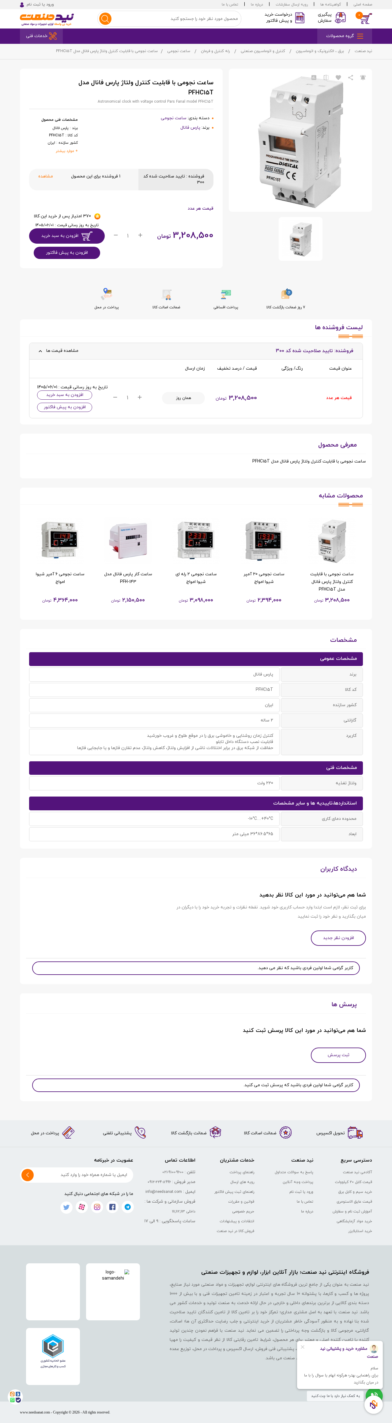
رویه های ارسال (242, 1182)
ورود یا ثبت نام (301, 1191)
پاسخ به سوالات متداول (294, 1172)
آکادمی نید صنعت (357, 1172)
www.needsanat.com (35, 1412)
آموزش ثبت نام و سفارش (352, 1211)
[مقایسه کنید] (326, 78)
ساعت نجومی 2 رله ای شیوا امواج (196, 578)
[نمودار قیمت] (314, 78)
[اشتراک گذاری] (351, 78)
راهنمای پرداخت (242, 1172)
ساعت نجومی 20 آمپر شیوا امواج (264, 578)
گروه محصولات (340, 36)
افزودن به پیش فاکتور (67, 253)
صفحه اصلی (362, 4)
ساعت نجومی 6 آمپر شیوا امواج (60, 578)
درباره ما (257, 4)
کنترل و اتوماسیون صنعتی (263, 51)
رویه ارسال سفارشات (292, 4)
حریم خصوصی (243, 1211)
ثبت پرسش (338, 1055)
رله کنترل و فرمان (215, 51)
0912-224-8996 (159, 1182)
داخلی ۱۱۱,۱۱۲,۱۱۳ (183, 1211)
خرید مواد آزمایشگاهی (354, 1221)
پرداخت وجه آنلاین (298, 1182)
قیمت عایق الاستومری (354, 1201)
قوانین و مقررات (241, 1201)
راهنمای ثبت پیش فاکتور (234, 1191)
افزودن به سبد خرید (59, 236)
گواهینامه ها (330, 4)
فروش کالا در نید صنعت (235, 1231)
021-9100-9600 (172, 1172)
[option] (332, 561)
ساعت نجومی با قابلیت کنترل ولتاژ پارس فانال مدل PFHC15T (332, 581)
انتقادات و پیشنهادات (237, 1221)
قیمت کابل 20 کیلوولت (353, 1182)
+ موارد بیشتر (67, 151)
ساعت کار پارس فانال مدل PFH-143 (128, 578)
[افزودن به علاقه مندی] (338, 78)
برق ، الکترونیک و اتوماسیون (320, 51)
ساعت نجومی (178, 51)
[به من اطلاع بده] (363, 78)
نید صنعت (363, 51)
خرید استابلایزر (360, 1231)
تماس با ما (230, 4)
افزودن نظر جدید (338, 938)
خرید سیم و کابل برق (355, 1191)
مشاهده (45, 176)
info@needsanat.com (163, 1191)
